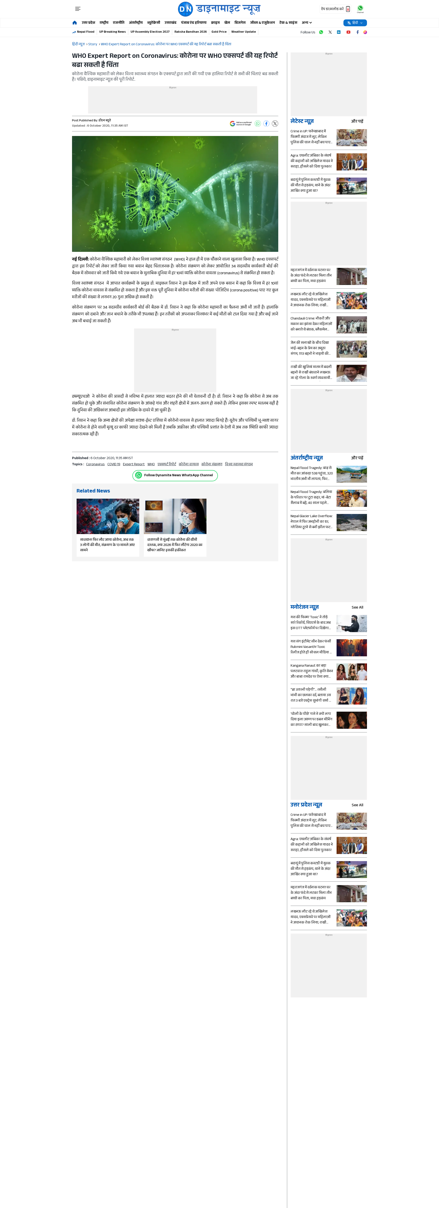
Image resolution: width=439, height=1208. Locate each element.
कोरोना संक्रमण (211, 465)
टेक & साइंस (288, 23)
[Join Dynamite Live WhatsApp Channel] (321, 32)
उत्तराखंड (171, 23)
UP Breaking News (112, 32)
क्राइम (215, 23)
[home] (74, 23)
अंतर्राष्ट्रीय (136, 23)
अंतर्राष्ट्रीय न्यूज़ (307, 458)
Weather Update (243, 32)
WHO (151, 465)
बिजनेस (240, 23)
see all (357, 608)
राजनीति (118, 23)
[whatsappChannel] (360, 9)
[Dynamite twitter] (330, 32)
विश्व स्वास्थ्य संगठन (239, 465)
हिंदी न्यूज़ (78, 45)
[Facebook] (266, 123)
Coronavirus (95, 465)
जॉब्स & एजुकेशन (262, 23)
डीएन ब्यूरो (105, 121)
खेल (227, 23)
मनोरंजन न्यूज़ (305, 608)
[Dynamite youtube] (348, 32)
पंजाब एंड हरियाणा (193, 23)
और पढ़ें (357, 122)
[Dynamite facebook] (357, 32)
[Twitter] (275, 123)
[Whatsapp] (138, 475)
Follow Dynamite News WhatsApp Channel (178, 476)
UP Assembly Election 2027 (150, 32)
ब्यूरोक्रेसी (153, 23)
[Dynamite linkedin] (339, 32)
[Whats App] (257, 123)
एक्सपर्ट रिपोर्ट (167, 465)
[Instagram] (365, 32)
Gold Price (219, 32)
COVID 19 (113, 465)
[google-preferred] (240, 123)
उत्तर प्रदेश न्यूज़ (306, 805)
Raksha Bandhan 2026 (190, 32)
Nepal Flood (85, 32)
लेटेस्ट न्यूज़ (302, 122)
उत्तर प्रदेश (88, 23)
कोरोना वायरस (189, 465)
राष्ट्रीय (104, 23)
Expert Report (134, 465)
